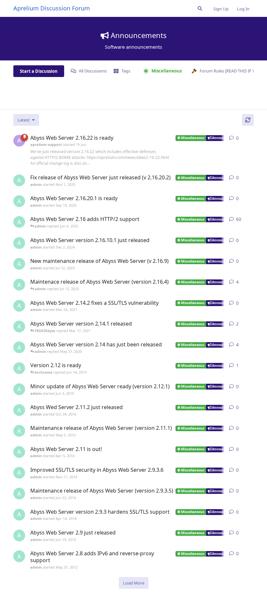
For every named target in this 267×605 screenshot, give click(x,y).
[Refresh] (248, 120)
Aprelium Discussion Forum (51, 8)
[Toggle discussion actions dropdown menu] (251, 138)
